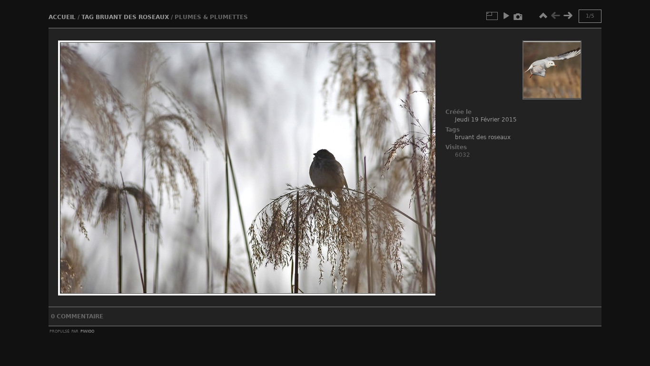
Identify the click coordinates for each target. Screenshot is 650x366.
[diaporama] (506, 16)
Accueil (62, 17)
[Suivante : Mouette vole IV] (567, 16)
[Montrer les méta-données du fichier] (518, 16)
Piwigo (87, 330)
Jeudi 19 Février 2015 (486, 119)
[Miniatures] (543, 16)
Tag (87, 17)
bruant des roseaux (132, 17)
